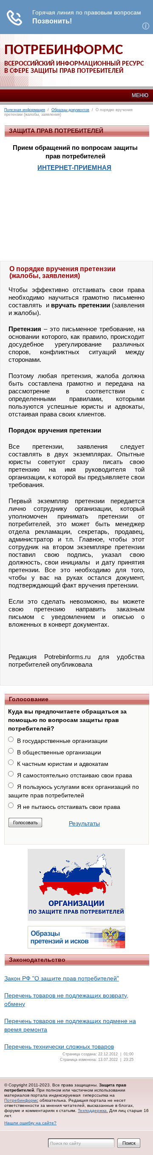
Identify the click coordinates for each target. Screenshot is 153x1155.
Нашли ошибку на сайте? (30, 1123)
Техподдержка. (93, 1110)
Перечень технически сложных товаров (59, 1046)
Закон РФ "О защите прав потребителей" (61, 978)
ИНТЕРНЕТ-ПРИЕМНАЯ (74, 167)
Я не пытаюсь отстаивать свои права (68, 806)
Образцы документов (70, 110)
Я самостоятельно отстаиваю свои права (74, 775)
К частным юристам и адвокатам (62, 763)
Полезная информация (24, 110)
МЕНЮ (140, 95)
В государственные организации (62, 740)
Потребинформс (21, 1100)
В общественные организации (59, 752)
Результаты (84, 823)
